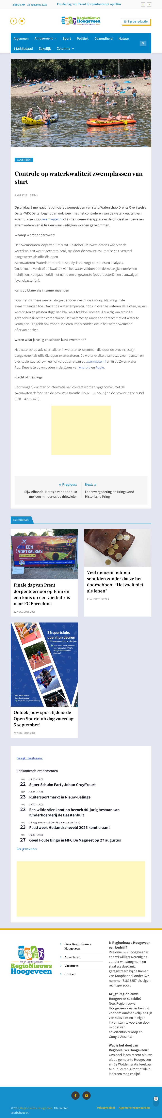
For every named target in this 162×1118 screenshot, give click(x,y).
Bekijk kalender (27, 849)
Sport (66, 38)
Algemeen (21, 38)
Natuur (124, 38)
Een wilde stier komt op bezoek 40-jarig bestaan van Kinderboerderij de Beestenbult (74, 812)
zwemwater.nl (96, 361)
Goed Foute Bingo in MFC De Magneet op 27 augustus (75, 839)
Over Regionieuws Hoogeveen (77, 946)
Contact (69, 974)
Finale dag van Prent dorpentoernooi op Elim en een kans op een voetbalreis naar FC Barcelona (89, 4)
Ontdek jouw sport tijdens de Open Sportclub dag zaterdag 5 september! (43, 719)
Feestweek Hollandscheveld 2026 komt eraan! (69, 827)
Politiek (83, 38)
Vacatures (71, 966)
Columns (63, 48)
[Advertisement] (81, 430)
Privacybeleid (106, 1108)
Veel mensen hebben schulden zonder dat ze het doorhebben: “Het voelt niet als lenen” (115, 582)
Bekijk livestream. (30, 758)
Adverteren (72, 957)
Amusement (44, 38)
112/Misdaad (23, 48)
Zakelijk (45, 48)
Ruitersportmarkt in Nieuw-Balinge (59, 796)
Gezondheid (103, 38)
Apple (100, 367)
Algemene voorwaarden (134, 1108)
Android (84, 367)
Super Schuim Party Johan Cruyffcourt (62, 784)
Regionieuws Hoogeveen (36, 1108)
